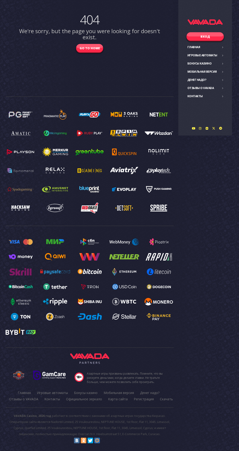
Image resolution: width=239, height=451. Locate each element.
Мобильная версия (202, 72)
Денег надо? (196, 80)
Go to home (90, 48)
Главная (193, 47)
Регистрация (144, 399)
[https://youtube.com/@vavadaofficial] (193, 128)
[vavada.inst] (200, 128)
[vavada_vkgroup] (207, 128)
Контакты (195, 96)
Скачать (166, 399)
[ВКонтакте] (77, 440)
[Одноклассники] (83, 440)
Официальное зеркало (84, 399)
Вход (205, 36)
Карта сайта (118, 399)
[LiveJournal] (104, 440)
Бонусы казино (199, 63)
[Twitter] (90, 440)
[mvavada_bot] (220, 128)
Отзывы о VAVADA (200, 88)
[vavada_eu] (214, 128)
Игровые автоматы (202, 55)
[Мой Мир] (97, 440)
